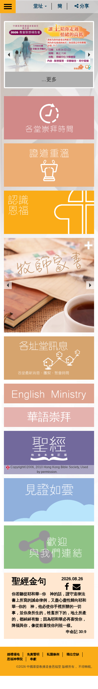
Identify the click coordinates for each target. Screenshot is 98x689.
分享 (83, 6)
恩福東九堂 (20, 367)
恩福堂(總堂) (21, 342)
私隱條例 (53, 654)
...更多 (49, 79)
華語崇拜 (49, 417)
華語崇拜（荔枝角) (26, 359)
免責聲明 (33, 654)
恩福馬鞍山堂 (22, 375)
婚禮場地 (13, 654)
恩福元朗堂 (20, 383)
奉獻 (33, 659)
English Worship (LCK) (29, 350)
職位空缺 (73, 654)
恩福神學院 (15, 659)
